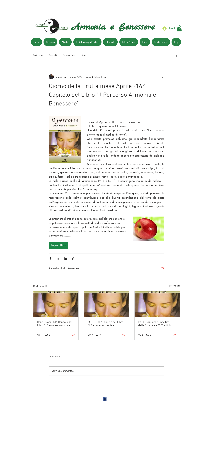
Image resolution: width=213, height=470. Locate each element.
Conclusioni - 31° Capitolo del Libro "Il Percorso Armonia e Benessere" (54, 324)
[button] (179, 28)
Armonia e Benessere (113, 27)
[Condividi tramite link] (73, 258)
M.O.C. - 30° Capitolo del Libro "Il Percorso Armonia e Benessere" (105, 324)
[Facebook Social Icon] (104, 399)
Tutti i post (38, 55)
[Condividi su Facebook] (50, 258)
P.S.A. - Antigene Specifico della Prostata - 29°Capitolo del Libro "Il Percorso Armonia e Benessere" (156, 324)
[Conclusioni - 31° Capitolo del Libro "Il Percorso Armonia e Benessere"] (55, 304)
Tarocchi (53, 55)
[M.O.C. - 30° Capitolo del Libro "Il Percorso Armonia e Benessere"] (106, 304)
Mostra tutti (174, 285)
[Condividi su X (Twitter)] (57, 258)
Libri (84, 55)
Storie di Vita (69, 55)
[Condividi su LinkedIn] (65, 258)
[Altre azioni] (162, 77)
